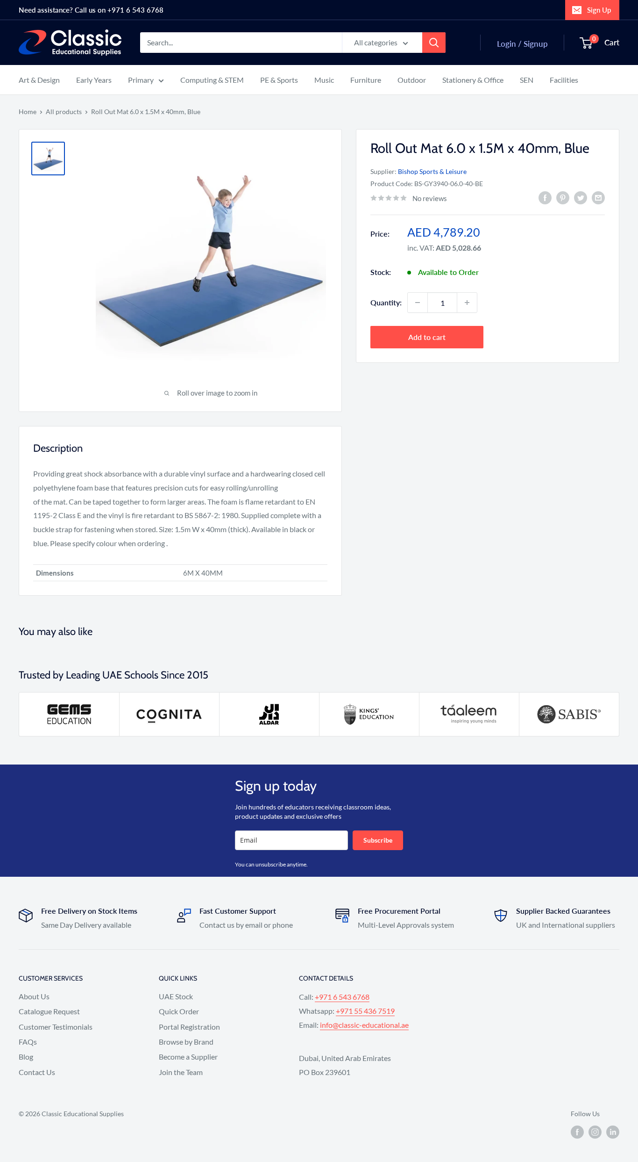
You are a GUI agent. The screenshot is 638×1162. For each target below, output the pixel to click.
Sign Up (599, 10)
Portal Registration (189, 1026)
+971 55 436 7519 (365, 1010)
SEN (526, 79)
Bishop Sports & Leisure (432, 171)
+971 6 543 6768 (342, 996)
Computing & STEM (212, 79)
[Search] (434, 42)
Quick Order (179, 1011)
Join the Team (181, 1072)
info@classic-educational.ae (364, 1024)
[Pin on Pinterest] (562, 197)
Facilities (564, 79)
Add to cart (427, 336)
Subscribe (377, 840)
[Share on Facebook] (545, 197)
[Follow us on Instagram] (595, 1132)
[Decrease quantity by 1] (417, 302)
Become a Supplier (188, 1056)
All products (64, 111)
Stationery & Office (472, 79)
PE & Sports (279, 79)
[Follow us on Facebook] (577, 1132)
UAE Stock (176, 996)
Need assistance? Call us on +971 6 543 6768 (91, 10)
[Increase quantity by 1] (467, 302)
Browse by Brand (186, 1041)
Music (324, 79)
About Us (34, 996)
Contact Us (37, 1072)
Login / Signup (522, 44)
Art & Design (39, 79)
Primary (141, 79)
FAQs (28, 1041)
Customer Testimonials (55, 1026)
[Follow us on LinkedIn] (612, 1132)
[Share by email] (598, 197)
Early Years (94, 79)
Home (27, 111)
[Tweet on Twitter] (580, 197)
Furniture (365, 79)
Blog (26, 1056)
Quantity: (386, 302)
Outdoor (411, 79)
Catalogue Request (49, 1011)
